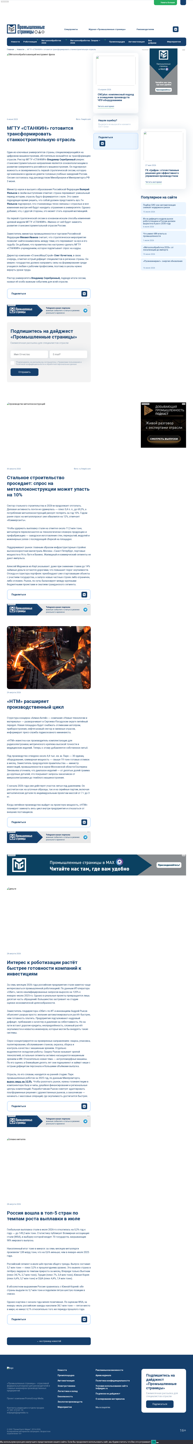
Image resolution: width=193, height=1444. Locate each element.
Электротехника (66, 1386)
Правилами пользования (69, 362)
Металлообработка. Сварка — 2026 (85, 41)
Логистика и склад (68, 1391)
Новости (15, 42)
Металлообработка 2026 (51, 41)
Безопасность (65, 1396)
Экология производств (70, 1402)
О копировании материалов (110, 1399)
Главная (10, 49)
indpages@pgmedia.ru (17, 1412)
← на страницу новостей (49, 1341)
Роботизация (30, 42)
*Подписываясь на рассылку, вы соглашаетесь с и (49, 363)
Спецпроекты (71, 29)
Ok (153, 1442)
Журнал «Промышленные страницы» (107, 29)
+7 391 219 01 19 (15, 1410)
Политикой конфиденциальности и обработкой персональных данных (46, 364)
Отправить (24, 372)
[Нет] (157, 1442)
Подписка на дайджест (108, 1393)
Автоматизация (136, 42)
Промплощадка (117, 42)
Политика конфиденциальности (113, 1380)
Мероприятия (174, 42)
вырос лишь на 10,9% (19, 1081)
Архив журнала (103, 1375)
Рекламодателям (145, 29)
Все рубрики (152, 41)
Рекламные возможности (109, 1370)
